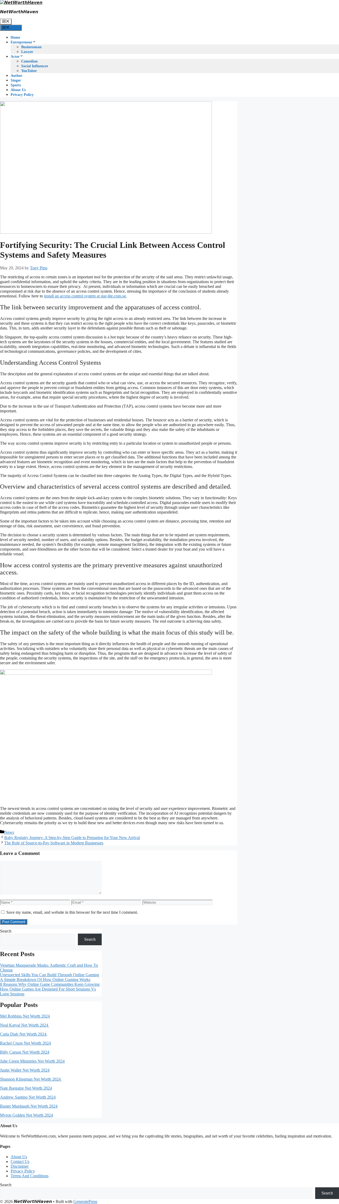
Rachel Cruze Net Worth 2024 (25, 1043)
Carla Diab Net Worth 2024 (23, 1034)
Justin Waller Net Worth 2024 (25, 1070)
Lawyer (27, 52)
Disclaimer (20, 1166)
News (9, 832)
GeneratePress (85, 1201)
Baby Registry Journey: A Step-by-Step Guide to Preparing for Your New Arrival (72, 837)
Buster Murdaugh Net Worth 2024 (28, 1106)
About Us (18, 90)
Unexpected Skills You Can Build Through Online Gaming (49, 975)
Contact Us (20, 1161)
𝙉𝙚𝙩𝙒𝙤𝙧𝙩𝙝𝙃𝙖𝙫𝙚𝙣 (19, 12)
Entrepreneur (21, 42)
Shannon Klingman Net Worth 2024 (31, 1079)
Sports (16, 85)
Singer (16, 80)
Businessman (31, 47)
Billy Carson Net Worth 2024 (24, 1052)
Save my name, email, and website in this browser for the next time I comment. (72, 912)
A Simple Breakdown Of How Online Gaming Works (45, 979)
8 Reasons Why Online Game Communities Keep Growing (50, 984)
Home (15, 37)
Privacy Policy (22, 95)
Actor (15, 57)
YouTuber (29, 71)
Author (16, 76)
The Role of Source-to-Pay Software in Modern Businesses (53, 843)
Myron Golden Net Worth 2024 (26, 1115)
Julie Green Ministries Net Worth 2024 (32, 1061)
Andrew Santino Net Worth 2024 (28, 1097)
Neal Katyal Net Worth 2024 (24, 1025)
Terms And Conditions (29, 1176)
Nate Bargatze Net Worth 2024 (26, 1088)
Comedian (29, 61)
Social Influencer (34, 66)
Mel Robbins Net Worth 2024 (25, 1016)
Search (5, 931)
